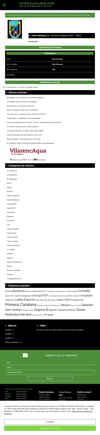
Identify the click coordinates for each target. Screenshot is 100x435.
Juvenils (76, 296)
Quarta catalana (21, 398)
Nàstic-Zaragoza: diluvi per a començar (22, 110)
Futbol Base (11, 233)
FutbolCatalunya (13, 245)
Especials (10, 221)
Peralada (74, 300)
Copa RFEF (11, 208)
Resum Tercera (75, 305)
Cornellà (84, 291)
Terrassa (48, 314)
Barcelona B (38, 291)
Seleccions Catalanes (65, 398)
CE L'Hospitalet (50, 291)
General (10, 254)
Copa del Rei (12, 204)
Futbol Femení (12, 237)
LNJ (38, 299)
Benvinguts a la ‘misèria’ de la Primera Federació (25, 98)
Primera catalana (21, 392)
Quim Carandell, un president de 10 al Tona (23, 139)
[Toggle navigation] (4, 5)
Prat (81, 299)
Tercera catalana (21, 396)
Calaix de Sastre (13, 196)
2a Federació (12, 175)
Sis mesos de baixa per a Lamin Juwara (22, 127)
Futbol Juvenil (12, 241)
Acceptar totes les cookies (50, 428)
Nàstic (60, 299)
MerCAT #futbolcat (14, 262)
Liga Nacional (81, 397)
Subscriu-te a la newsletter (61, 355)
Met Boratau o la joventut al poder (20, 106)
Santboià (26, 310)
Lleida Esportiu (25, 299)
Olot (67, 299)
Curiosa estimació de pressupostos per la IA (24, 135)
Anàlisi (9, 187)
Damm (7, 296)
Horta (69, 296)
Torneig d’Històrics (14, 279)
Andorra (8, 291)
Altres (9, 183)
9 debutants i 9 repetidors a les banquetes (23, 118)
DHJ (12, 296)
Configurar (50, 422)
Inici (6, 392)
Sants (32, 310)
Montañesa (52, 300)
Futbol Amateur (13, 229)
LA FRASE (11, 250)
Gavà (59, 296)
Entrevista (11, 212)
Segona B (41, 309)
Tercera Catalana (37, 315)
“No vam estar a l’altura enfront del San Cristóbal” (26, 114)
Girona (64, 296)
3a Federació (12, 179)
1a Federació (12, 171)
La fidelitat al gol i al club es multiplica (22, 102)
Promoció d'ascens (43, 305)
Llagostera (10, 300)
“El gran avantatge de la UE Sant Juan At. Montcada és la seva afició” (34, 122)
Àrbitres (10, 191)
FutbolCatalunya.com (36, 3)
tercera (25, 314)
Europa (38, 295)
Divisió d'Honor (81, 395)
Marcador (8, 396)
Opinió (9, 266)
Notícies (7, 394)
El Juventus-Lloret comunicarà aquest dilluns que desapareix (30, 143)
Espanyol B (28, 296)
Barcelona (29, 291)
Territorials (80, 399)
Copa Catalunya (13, 200)
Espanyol (18, 296)
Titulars (10, 274)
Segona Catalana (57, 309)
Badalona (19, 291)
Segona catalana (21, 394)
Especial (10, 216)
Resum (65, 305)
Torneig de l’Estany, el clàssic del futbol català (25, 131)
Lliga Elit (10, 258)
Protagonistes (56, 305)
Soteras (71, 310)
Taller (6, 398)
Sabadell (87, 305)
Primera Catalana (13, 270)
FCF (8, 225)
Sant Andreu (13, 309)
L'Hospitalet (86, 295)
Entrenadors (63, 400)
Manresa (43, 300)
